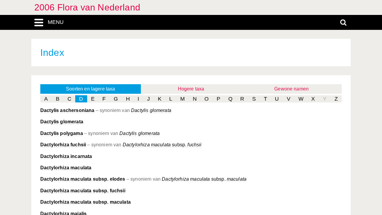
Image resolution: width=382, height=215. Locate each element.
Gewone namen (291, 88)
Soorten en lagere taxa (90, 88)
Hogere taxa (191, 88)
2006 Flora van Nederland (87, 7)
